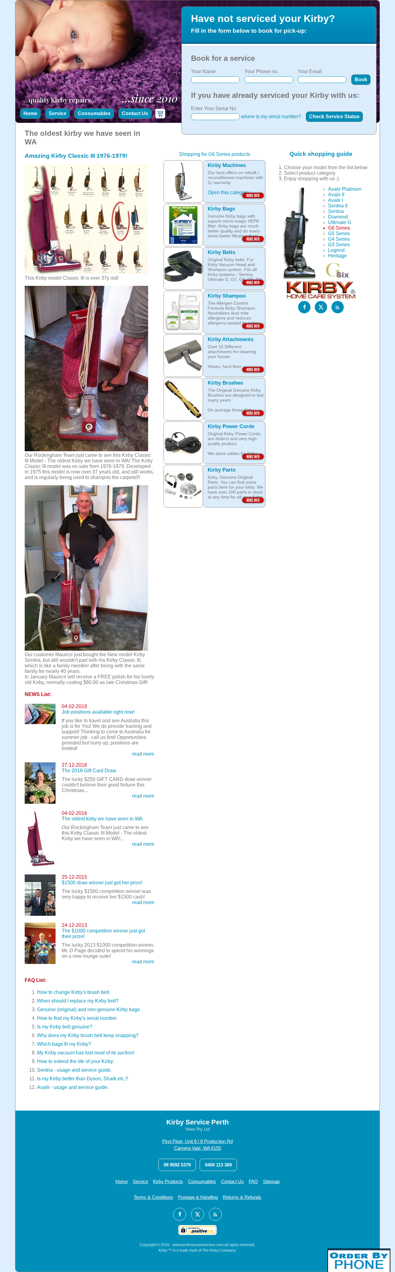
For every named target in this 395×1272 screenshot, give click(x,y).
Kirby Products (168, 1181)
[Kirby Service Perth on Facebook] (304, 307)
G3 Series (339, 244)
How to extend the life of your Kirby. (75, 1061)
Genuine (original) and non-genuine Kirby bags (88, 1009)
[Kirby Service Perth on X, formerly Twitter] (321, 307)
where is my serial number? (271, 116)
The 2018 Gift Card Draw (89, 770)
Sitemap (271, 1181)
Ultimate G (339, 222)
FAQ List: (35, 980)
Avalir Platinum (344, 189)
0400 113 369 (218, 1164)
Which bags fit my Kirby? (64, 1044)
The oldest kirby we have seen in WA (102, 818)
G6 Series (339, 228)
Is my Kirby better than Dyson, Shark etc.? (82, 1078)
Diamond (338, 216)
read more (143, 754)
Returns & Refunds (242, 1197)
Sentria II (337, 205)
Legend (336, 250)
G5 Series (339, 233)
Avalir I (335, 200)
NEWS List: (38, 694)
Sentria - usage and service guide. (74, 1070)
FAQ (253, 1181)
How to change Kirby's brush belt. (73, 992)
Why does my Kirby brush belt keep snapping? (88, 1035)
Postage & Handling (198, 1197)
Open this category (228, 192)
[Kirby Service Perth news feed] (337, 307)
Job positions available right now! (98, 712)
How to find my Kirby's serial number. (77, 1018)
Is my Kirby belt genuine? (64, 1026)
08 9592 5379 (177, 1164)
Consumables (94, 113)
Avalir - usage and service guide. (73, 1087)
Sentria (336, 211)
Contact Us (135, 113)
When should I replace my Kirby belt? (77, 1000)
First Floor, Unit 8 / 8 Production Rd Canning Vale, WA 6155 (197, 1145)
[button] (361, 79)
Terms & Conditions (153, 1197)
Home (30, 113)
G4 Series (339, 239)
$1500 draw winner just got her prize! (102, 882)
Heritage (337, 255)
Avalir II (336, 194)
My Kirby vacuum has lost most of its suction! (85, 1052)
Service (57, 113)
